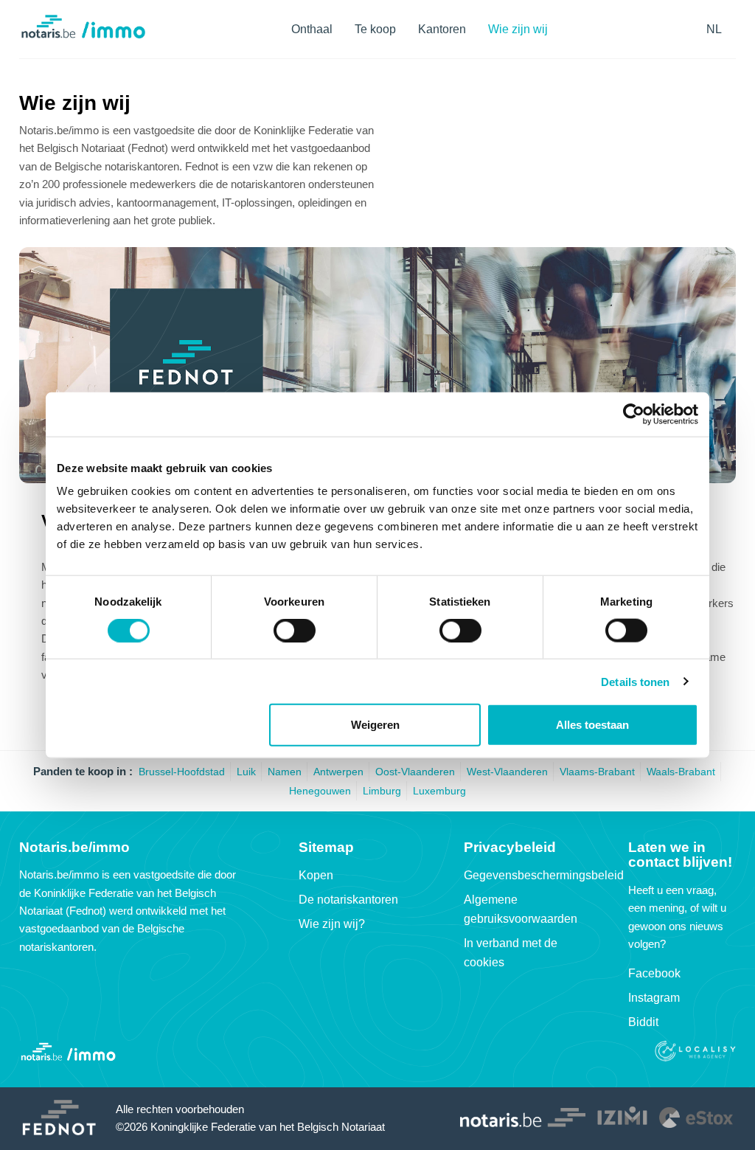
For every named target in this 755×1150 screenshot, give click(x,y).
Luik (246, 771)
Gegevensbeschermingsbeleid (544, 875)
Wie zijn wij (518, 29)
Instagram (654, 997)
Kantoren (442, 29)
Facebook (654, 973)
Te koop (375, 29)
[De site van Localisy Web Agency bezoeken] (695, 1053)
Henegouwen (320, 791)
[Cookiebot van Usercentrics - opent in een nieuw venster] (633, 414)
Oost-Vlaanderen (415, 771)
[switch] (295, 630)
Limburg (382, 791)
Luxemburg (439, 791)
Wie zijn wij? (332, 924)
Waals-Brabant (681, 771)
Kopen (316, 875)
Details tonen (635, 681)
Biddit (643, 1022)
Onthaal (312, 29)
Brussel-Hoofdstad (182, 771)
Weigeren (375, 724)
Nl (714, 29)
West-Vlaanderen (507, 771)
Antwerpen (338, 771)
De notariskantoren (348, 899)
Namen (285, 771)
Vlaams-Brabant (597, 771)
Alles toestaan (592, 724)
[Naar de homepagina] (83, 37)
